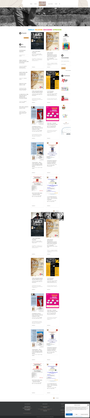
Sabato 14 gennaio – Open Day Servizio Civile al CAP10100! (24, 61)
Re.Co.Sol (55, 95)
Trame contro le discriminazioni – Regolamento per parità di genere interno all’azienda (45, 409)
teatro (40, 196)
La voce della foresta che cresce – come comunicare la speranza (52, 198)
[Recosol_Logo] (64, 112)
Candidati (62, 412)
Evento (53, 165)
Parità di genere (34, 95)
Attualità (25, 78)
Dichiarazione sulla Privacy (79, 416)
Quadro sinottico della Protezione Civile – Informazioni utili (23, 73)
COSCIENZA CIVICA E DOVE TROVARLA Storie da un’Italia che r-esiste (37, 128)
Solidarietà (23, 102)
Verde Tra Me (65, 41)
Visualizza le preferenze (84, 414)
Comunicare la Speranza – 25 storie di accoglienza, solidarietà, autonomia (52, 162)
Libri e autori (33, 131)
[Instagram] (63, 406)
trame (35, 55)
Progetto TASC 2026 (53, 126)
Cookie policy (29, 413)
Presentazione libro (49, 166)
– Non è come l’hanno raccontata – (45, 406)
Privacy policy (25, 413)
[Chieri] (64, 95)
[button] (88, 405)
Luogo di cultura (49, 94)
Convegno (48, 95)
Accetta (69, 414)
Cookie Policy (73, 416)
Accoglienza (65, 39)
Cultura (51, 165)
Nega (76, 414)
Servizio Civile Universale (50, 127)
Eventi (53, 201)
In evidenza (22, 112)
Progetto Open (65, 40)
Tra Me (39, 94)
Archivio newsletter (68, 70)
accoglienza (36, 54)
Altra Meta (25, 66)
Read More (33, 102)
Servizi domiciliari (65, 50)
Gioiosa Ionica (52, 95)
